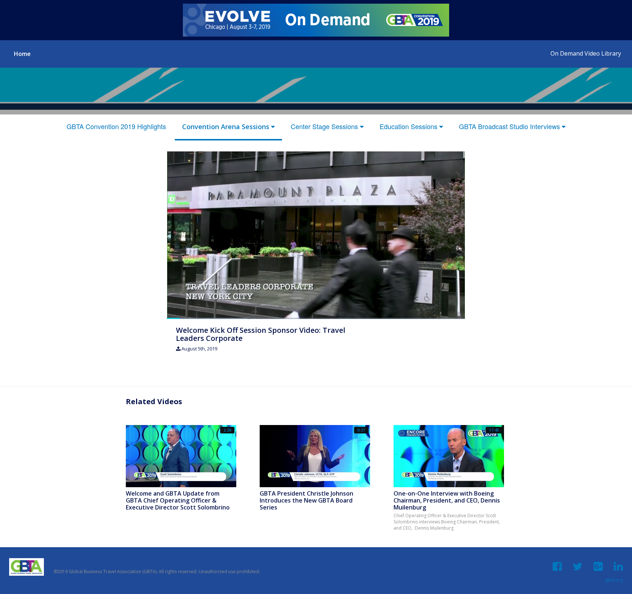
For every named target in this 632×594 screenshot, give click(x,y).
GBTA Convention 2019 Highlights (116, 126)
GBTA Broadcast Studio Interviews (510, 126)
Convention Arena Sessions (226, 126)
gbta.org (614, 580)
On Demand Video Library (585, 53)
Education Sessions (409, 126)
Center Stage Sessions (325, 126)
